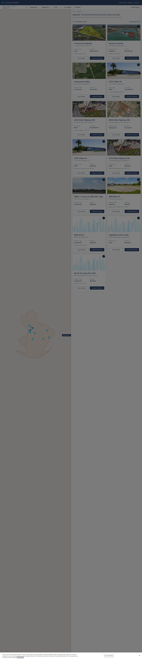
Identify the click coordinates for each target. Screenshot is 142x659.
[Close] (139, 655)
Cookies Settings (109, 655)
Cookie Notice (20, 657)
